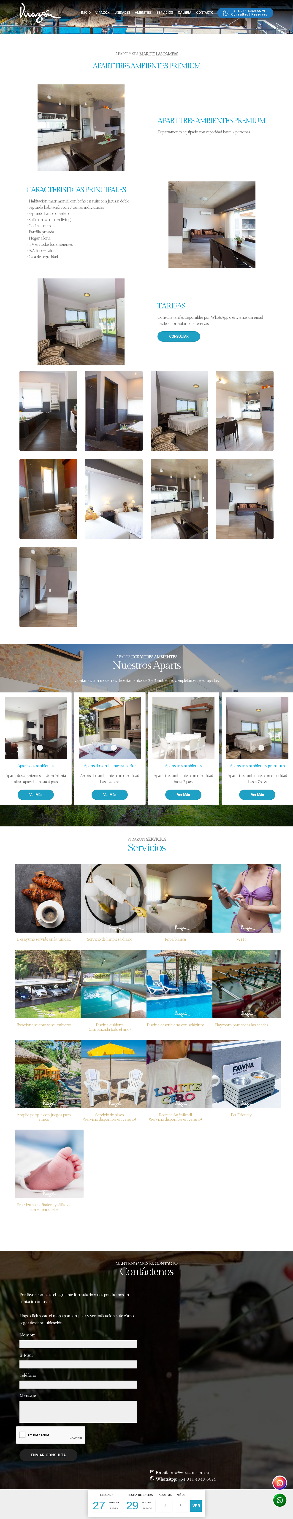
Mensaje (27, 1395)
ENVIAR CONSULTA (48, 1455)
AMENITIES (143, 13)
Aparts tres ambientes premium (253, 748)
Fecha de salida (140, 1495)
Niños (181, 1495)
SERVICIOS (165, 13)
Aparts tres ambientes (179, 748)
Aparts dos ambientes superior (106, 748)
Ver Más (35, 795)
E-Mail (26, 1355)
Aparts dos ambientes (32, 748)
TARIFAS (171, 306)
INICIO (86, 13)
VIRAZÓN (102, 13)
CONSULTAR (178, 336)
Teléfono (27, 1375)
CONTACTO (204, 13)
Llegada (107, 1495)
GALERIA (184, 13)
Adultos (165, 1495)
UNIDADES (122, 13)
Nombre (27, 1335)
